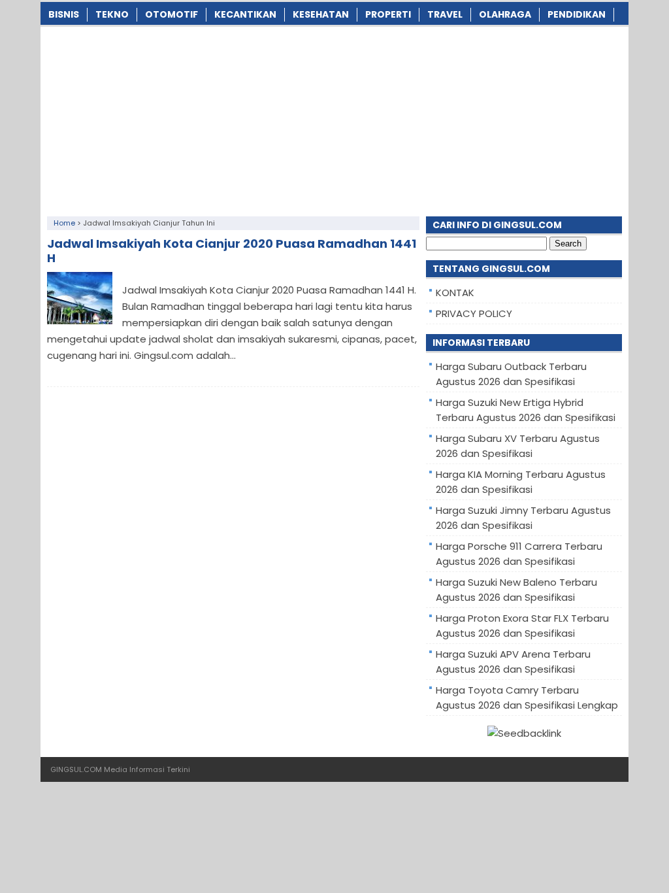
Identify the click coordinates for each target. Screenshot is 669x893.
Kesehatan (321, 14)
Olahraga (505, 14)
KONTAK (455, 292)
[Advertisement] (334, 118)
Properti (388, 14)
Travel (445, 14)
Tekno (112, 14)
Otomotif (171, 14)
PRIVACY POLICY (474, 313)
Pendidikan (576, 14)
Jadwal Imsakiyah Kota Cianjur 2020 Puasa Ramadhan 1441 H (231, 250)
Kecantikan (245, 14)
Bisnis (63, 14)
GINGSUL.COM (76, 769)
